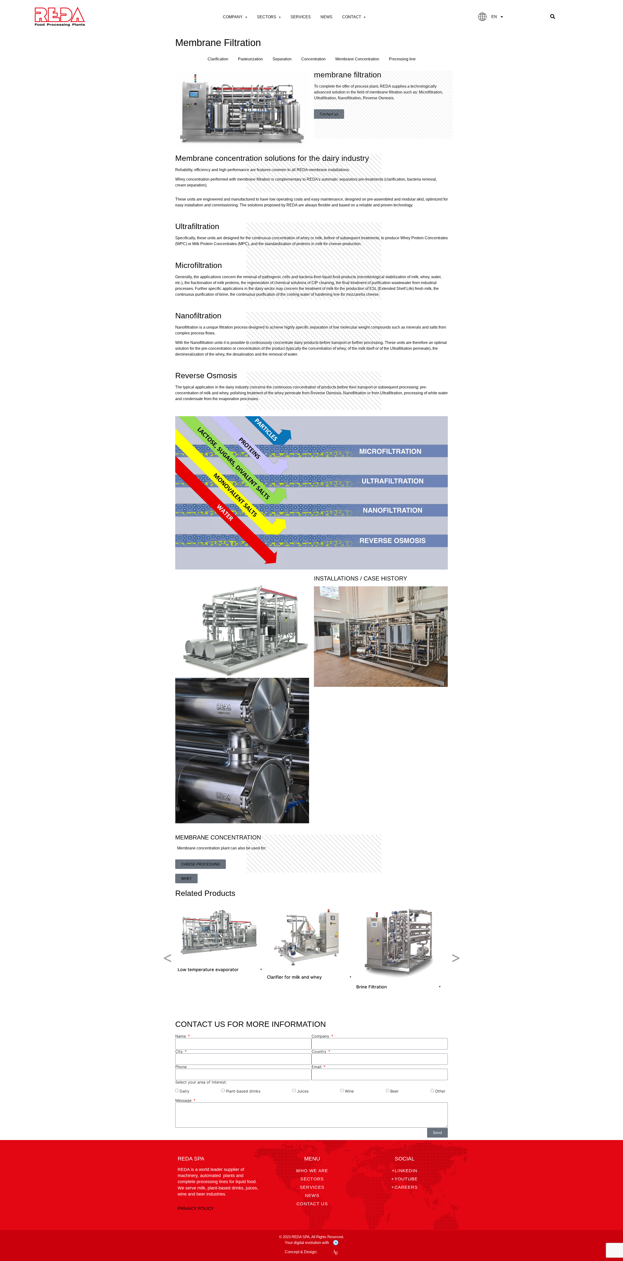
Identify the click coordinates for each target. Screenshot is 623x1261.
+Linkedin (405, 1170)
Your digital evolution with (307, 1243)
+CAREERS (404, 1187)
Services (301, 17)
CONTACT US (312, 1203)
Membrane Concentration (357, 59)
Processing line (402, 59)
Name (181, 1036)
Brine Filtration (371, 986)
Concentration (313, 59)
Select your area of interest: (201, 1082)
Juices (303, 1091)
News (326, 17)
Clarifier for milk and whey (294, 977)
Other (440, 1091)
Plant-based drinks (243, 1091)
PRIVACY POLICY (196, 1208)
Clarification (218, 59)
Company (321, 1036)
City (179, 1051)
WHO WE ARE (312, 1170)
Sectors (266, 17)
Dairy (184, 1091)
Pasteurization (250, 59)
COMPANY (233, 17)
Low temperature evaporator (208, 969)
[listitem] (220, 939)
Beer (394, 1091)
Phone (181, 1067)
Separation (282, 59)
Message (184, 1100)
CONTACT (351, 17)
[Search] (553, 17)
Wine (349, 1091)
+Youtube (404, 1179)
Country (320, 1051)
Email (317, 1067)
